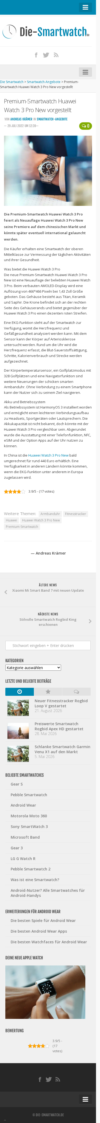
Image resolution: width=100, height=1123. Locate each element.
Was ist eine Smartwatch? (35, 879)
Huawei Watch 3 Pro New (48, 455)
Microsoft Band (25, 837)
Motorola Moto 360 (29, 815)
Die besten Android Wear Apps (39, 931)
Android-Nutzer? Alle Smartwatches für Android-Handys (48, 893)
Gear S (17, 784)
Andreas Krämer (21, 119)
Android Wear (23, 805)
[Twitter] (46, 55)
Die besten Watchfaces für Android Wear (49, 941)
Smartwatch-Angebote (52, 119)
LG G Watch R (23, 858)
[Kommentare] (76, 692)
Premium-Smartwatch (22, 526)
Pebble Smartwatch (29, 794)
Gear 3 (17, 847)
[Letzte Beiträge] (19, 692)
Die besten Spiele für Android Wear (43, 920)
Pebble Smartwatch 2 (30, 868)
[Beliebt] (48, 692)
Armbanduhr (50, 514)
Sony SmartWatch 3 (29, 826)
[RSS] (56, 55)
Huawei (11, 520)
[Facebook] (36, 55)
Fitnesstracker (75, 514)
